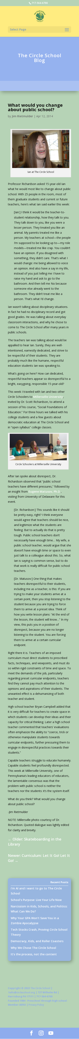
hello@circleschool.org (22, 992)
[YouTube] (50, 1033)
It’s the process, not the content (34, 954)
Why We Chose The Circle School (33, 948)
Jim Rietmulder (22, 116)
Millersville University (48, 397)
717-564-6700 (40, 3)
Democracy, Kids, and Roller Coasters (37, 941)
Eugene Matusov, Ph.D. (45, 491)
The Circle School (40, 988)
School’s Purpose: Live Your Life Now (36, 900)
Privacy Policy (36, 1004)
